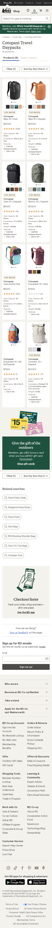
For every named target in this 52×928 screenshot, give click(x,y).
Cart (41, 10)
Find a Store (8, 849)
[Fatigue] (12, 107)
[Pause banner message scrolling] (49, 26)
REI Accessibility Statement (26, 923)
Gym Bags (13, 526)
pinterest (29, 868)
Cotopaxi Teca (15, 555)
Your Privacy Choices (37, 904)
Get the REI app (26, 612)
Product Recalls (13, 916)
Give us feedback (19, 632)
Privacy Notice (12, 908)
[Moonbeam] (34, 349)
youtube (36, 868)
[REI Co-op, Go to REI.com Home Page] (6, 10)
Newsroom (33, 824)
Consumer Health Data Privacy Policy (26, 912)
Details (42, 647)
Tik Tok (15, 868)
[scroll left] (4, 106)
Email (4, 653)
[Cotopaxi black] (8, 107)
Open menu (47, 10)
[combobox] (26, 18)
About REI (32, 811)
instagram (8, 868)
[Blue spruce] (16, 107)
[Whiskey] (21, 107)
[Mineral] (34, 107)
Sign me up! (26, 666)
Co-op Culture (9, 815)
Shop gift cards (26, 463)
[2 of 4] (13, 102)
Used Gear (7, 794)
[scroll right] (23, 106)
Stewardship (33, 832)
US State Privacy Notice (35, 908)
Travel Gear (17, 37)
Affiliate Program (11, 824)
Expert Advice (29, 57)
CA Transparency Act (36, 916)
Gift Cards (7, 765)
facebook (22, 868)
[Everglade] (21, 189)
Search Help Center (12, 845)
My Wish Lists (9, 739)
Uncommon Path (36, 790)
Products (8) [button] (10, 57)
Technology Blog (36, 828)
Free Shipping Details (38, 765)
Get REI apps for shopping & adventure (25, 876)
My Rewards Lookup (13, 735)
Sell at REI (7, 820)
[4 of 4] (15, 102)
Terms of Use (11, 904)
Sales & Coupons (36, 760)
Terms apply (25, 459)
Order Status (34, 727)
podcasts (43, 868)
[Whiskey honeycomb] (16, 189)
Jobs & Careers (10, 811)
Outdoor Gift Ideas (12, 760)
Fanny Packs (14, 517)
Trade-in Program (11, 798)
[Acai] (30, 272)
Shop (16, 11)
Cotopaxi (5, 37)
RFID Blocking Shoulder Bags (22, 536)
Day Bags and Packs (33, 37)
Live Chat (7, 854)
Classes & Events (36, 786)
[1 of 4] (11, 102)
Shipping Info (34, 748)
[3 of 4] (14, 102)
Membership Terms (26, 920)
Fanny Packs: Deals (17, 497)
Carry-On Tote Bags (17, 545)
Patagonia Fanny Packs (19, 507)
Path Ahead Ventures (38, 794)
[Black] (39, 272)
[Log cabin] (34, 272)
